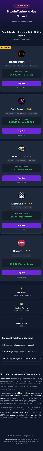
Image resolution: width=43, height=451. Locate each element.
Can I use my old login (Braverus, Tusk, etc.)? (20, 359)
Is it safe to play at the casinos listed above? (19, 352)
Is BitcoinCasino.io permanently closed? (18, 345)
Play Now (21, 84)
